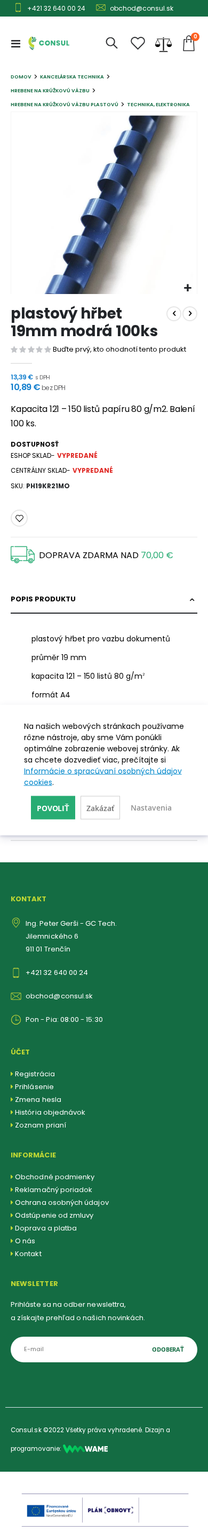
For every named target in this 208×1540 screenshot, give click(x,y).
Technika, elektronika (158, 104)
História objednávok (50, 1112)
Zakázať (100, 808)
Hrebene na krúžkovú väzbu (50, 90)
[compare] (163, 43)
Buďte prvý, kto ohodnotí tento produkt (119, 349)
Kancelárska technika (72, 76)
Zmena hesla (38, 1099)
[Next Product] (189, 313)
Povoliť (53, 808)
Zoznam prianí (40, 1125)
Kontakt (28, 1254)
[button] (187, 288)
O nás (25, 1241)
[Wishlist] (138, 43)
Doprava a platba (46, 1228)
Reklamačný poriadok (53, 1190)
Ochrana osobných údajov (62, 1202)
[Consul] (85, 1448)
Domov (21, 76)
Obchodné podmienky (54, 1177)
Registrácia (35, 1074)
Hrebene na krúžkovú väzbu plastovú (64, 104)
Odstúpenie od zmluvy (54, 1215)
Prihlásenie (34, 1087)
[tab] (104, 599)
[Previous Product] (173, 313)
